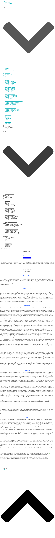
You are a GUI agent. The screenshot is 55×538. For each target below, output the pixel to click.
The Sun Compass (8, 123)
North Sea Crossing (8, 119)
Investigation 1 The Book (9, 81)
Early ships (7, 80)
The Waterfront (8, 68)
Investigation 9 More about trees (11, 96)
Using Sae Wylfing (6, 73)
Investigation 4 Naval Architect (10, 88)
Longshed (6, 69)
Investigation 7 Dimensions (10, 94)
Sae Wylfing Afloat (8, 74)
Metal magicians (8, 118)
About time (7, 117)
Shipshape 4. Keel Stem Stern (10, 104)
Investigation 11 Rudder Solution (11, 98)
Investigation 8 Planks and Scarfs (11, 95)
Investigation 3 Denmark (9, 83)
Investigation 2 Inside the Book (10, 82)
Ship (3, 75)
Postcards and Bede (8, 6)
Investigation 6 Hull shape (9, 90)
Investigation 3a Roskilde (9, 84)
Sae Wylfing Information (7, 72)
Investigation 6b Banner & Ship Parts (11, 93)
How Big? (6, 79)
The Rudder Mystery (8, 121)
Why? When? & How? (7, 2)
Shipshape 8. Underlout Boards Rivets (12, 109)
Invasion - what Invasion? (9, 114)
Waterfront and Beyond (9, 70)
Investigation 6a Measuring (10, 91)
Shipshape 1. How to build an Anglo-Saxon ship (14, 101)
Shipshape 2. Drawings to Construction (12, 102)
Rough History (7, 5)
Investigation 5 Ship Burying (10, 89)
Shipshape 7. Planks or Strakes (10, 108)
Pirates (6, 116)
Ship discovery (7, 77)
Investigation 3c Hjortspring (10, 87)
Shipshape (4, 100)
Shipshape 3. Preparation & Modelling (12, 103)
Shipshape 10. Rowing (9, 111)
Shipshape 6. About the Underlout (11, 107)
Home (4, 1)
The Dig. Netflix (8, 122)
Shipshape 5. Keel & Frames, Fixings (11, 105)
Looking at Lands (8, 115)
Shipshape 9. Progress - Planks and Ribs (12, 110)
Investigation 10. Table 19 (10, 97)
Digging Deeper (5, 112)
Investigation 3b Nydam (9, 86)
